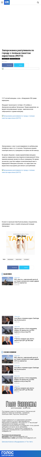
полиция (26, 259)
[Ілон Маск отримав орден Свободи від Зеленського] (7, 320)
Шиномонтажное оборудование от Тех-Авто (17, 442)
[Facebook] (25, 2)
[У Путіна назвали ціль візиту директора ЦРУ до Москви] (7, 340)
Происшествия (15, 58)
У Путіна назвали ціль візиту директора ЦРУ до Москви (24, 339)
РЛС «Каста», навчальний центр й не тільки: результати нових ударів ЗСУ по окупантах (26, 281)
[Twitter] (30, 2)
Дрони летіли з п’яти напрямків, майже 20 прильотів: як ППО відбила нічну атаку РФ (25, 330)
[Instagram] (28, 2)
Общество (5, 58)
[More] (27, 65)
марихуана (10, 259)
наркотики (18, 259)
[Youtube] (33, 2)
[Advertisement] (20, 26)
